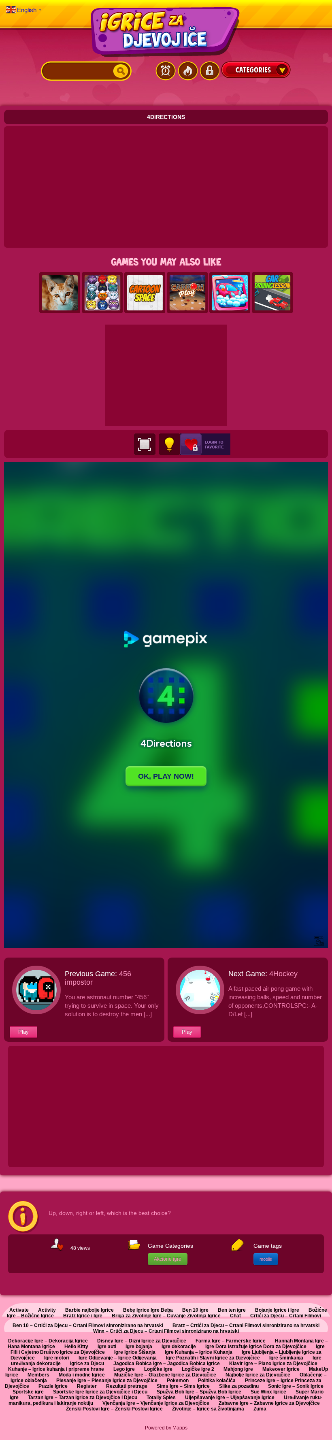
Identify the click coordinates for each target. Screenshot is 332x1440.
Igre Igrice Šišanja (134, 1352)
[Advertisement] (166, 187)
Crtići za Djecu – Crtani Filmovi (285, 1316)
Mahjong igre (238, 1369)
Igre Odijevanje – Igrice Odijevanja (118, 1358)
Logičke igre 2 (198, 1369)
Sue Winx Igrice (268, 1392)
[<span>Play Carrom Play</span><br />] (187, 293)
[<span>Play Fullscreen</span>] (144, 444)
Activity (47, 1310)
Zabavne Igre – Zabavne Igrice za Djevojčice (269, 1403)
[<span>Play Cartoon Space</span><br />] (145, 293)
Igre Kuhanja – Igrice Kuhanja (198, 1352)
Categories (256, 69)
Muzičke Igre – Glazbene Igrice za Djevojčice (165, 1375)
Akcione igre (167, 1259)
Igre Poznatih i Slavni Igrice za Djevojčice (213, 1358)
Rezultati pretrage (126, 1386)
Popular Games (187, 71)
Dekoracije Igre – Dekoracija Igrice (48, 1341)
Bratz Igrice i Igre (82, 1316)
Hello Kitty (76, 1346)
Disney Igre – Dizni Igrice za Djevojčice (141, 1341)
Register (87, 1386)
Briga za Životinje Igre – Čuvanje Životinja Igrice (166, 1316)
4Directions (166, 117)
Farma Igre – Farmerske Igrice (231, 1341)
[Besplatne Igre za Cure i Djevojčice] (166, 32)
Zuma (259, 1409)
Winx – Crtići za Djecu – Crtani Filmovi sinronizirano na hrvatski (166, 1331)
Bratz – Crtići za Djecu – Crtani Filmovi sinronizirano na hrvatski (245, 1325)
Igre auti (107, 1346)
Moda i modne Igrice (82, 1375)
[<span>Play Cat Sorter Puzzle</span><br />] (102, 293)
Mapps (179, 1428)
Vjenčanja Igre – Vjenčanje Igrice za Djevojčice (155, 1403)
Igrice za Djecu (87, 1363)
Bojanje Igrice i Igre (277, 1310)
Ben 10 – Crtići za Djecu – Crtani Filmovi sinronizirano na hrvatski (88, 1325)
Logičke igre (158, 1369)
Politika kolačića (217, 1380)
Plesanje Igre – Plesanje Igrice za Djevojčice (106, 1380)
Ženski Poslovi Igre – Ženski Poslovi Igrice (114, 1409)
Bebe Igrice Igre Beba (148, 1310)
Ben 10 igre (195, 1310)
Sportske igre (28, 1392)
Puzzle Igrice (53, 1386)
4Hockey (283, 974)
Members (38, 1375)
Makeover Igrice (281, 1369)
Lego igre (124, 1369)
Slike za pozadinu (239, 1386)
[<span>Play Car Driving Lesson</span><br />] (272, 293)
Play (23, 1032)
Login (209, 71)
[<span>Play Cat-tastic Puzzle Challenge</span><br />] (60, 293)
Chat (235, 1316)
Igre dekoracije (179, 1346)
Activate (19, 1310)
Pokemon (178, 1380)
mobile (266, 1259)
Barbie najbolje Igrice (89, 1310)
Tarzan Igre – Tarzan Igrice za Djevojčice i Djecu (82, 1397)
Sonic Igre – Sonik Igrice (295, 1386)
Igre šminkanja (286, 1358)
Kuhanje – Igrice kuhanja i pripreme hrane (56, 1369)
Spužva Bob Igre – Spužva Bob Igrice (199, 1392)
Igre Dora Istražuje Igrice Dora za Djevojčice (255, 1346)
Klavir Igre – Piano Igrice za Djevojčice (273, 1363)
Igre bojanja (139, 1346)
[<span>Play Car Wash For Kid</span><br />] (230, 293)
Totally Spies (161, 1397)
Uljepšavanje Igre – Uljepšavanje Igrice (230, 1397)
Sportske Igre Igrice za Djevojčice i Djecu (100, 1392)
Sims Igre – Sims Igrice (183, 1386)
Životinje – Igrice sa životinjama (208, 1409)
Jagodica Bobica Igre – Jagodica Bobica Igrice (166, 1363)
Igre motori (56, 1358)
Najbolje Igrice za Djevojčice (258, 1375)
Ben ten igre (232, 1310)
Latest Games (165, 71)
